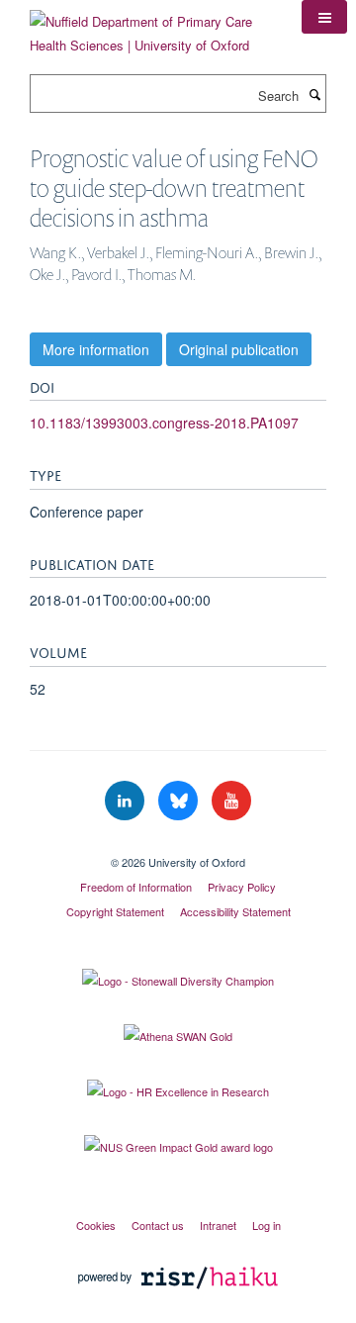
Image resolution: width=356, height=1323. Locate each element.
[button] (324, 17)
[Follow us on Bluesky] (180, 801)
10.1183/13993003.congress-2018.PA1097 (164, 422)
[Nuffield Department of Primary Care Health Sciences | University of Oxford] (151, 26)
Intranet (218, 1225)
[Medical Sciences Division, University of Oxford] (178, 845)
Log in (266, 1225)
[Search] (314, 94)
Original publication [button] (239, 349)
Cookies (96, 1225)
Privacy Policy (242, 887)
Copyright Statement (115, 911)
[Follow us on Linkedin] (126, 801)
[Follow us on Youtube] (231, 801)
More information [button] (96, 349)
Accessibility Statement (235, 911)
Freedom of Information (136, 887)
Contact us (158, 1225)
